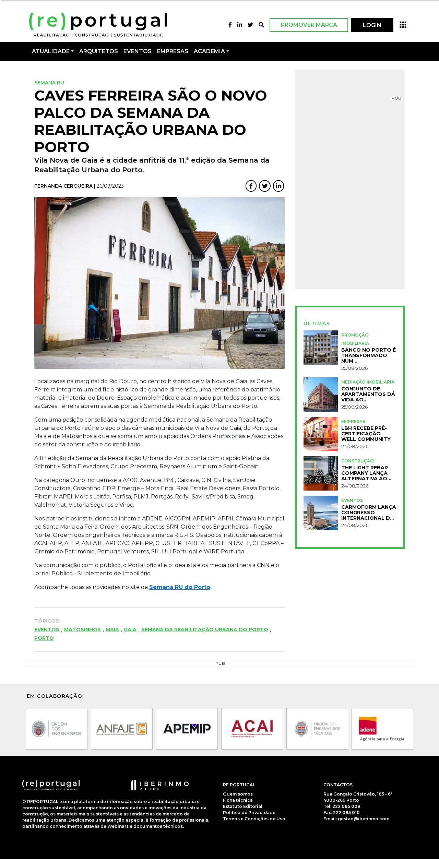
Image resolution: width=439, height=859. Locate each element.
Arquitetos (98, 51)
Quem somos (238, 794)
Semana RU (49, 83)
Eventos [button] (137, 51)
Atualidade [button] (51, 51)
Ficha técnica (238, 800)
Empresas (172, 51)
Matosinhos (82, 629)
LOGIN (372, 25)
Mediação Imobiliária (367, 382)
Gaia (130, 629)
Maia (112, 629)
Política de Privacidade (249, 812)
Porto (44, 638)
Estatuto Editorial (242, 806)
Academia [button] (209, 51)
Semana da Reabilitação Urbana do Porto (204, 629)
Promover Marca (309, 25)
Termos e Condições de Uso (254, 818)
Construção (357, 460)
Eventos (46, 629)
